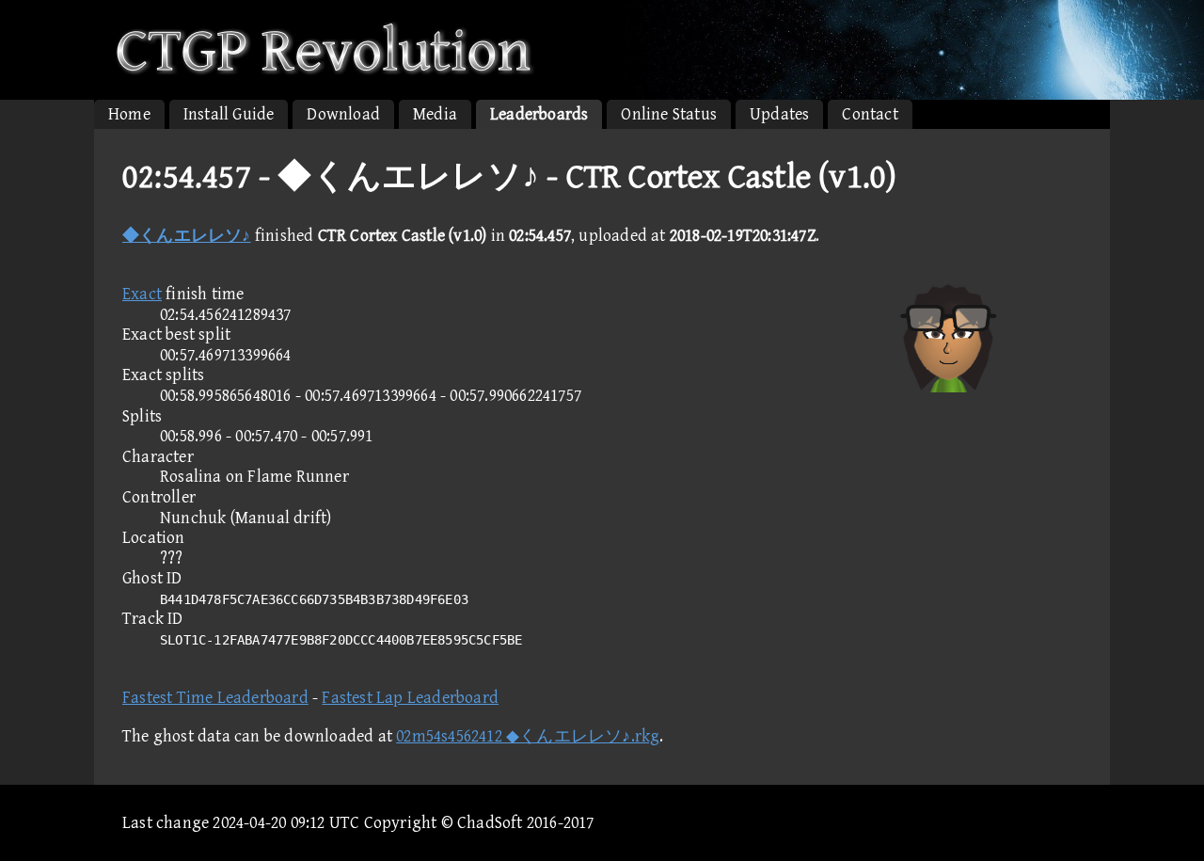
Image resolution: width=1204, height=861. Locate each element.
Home (129, 114)
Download (343, 114)
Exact (142, 294)
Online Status (669, 114)
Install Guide (229, 114)
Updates (779, 114)
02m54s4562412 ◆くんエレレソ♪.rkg (527, 736)
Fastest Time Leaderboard (215, 698)
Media (435, 114)
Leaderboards (539, 114)
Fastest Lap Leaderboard (410, 698)
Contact (869, 114)
